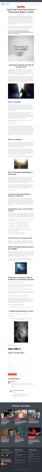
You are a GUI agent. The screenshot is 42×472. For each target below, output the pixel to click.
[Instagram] (5, 455)
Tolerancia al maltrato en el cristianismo (5, 440)
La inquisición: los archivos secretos (33, 421)
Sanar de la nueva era (12, 345)
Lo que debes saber (31, 438)
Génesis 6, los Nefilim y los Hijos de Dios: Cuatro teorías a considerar (20, 455)
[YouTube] (2, 455)
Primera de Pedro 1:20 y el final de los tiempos (34, 441)
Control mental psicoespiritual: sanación (19, 440)
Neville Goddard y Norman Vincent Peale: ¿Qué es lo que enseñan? (20, 460)
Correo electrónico (10, 366)
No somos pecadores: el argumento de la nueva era (21, 422)
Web (8, 370)
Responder (12, 387)
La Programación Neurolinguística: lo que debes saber (20, 452)
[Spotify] (7, 455)
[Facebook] (3, 455)
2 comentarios (18, 14)
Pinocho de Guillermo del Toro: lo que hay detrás (20, 457)
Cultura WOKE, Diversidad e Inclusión (5, 422)
